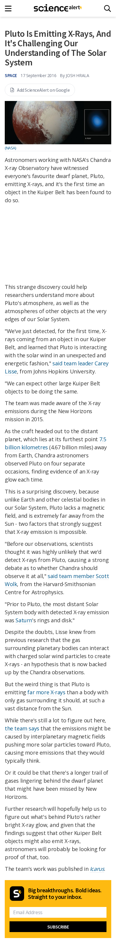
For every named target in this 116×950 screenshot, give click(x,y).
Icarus (97, 868)
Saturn (23, 620)
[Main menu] (10, 8)
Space (11, 75)
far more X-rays (46, 692)
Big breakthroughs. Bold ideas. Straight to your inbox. (65, 893)
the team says (22, 728)
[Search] (107, 8)
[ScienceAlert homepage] (58, 8)
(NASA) (10, 148)
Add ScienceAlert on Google (43, 90)
